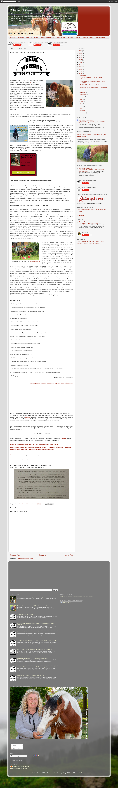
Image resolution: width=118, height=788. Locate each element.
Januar (82, 113)
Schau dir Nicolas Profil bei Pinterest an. (71, 590)
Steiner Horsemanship (26, 10)
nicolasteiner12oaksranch (86, 120)
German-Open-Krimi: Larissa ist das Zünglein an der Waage (33, 605)
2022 (80, 60)
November (83, 90)
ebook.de (27, 417)
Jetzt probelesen (25, 165)
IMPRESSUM (80, 215)
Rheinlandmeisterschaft (47, 37)
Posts (14, 745)
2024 (80, 55)
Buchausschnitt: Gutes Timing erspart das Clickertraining (32, 658)
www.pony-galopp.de (35, 261)
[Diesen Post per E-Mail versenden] (46, 504)
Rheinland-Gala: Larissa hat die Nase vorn (91, 85)
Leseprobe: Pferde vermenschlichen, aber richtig (93, 87)
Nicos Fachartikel (100, 37)
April (81, 106)
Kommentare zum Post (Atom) (25, 558)
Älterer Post (69, 555)
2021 (80, 62)
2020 (80, 64)
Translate (40, 756)
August (82, 97)
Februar (82, 110)
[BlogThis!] (48, 504)
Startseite (12, 37)
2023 (80, 57)
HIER (31, 82)
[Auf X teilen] (49, 504)
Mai (81, 103)
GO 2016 (70, 37)
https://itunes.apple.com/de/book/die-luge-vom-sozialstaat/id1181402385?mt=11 (34, 444)
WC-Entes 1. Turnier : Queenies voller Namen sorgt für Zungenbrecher (36, 667)
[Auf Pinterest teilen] (52, 504)
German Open (61, 37)
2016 (80, 73)
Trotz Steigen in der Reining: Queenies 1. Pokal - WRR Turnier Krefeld (36, 640)
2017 (80, 71)
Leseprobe (63, 438)
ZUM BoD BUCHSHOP (23, 172)
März (82, 108)
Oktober (82, 92)
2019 (80, 66)
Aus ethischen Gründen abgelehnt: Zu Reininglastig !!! (32, 597)
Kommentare (16, 748)
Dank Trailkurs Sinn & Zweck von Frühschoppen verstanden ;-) (34, 649)
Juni (81, 101)
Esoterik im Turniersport (25, 37)
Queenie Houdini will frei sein (25, 614)
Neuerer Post (15, 555)
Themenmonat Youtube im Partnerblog (88, 223)
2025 (80, 53)
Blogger (83, 773)
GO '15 (78, 37)
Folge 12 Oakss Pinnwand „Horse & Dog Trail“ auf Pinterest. (76, 596)
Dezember (83, 75)
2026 (80, 50)
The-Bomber (82, 222)
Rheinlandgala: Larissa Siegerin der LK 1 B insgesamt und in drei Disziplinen (51, 383)
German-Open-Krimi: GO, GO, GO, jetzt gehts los (30, 675)
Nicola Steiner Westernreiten (20, 766)
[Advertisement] (52, 573)
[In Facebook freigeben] (51, 504)
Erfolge (36, 37)
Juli (81, 99)
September (83, 94)
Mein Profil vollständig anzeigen (18, 768)
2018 (80, 69)
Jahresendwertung (87, 37)
